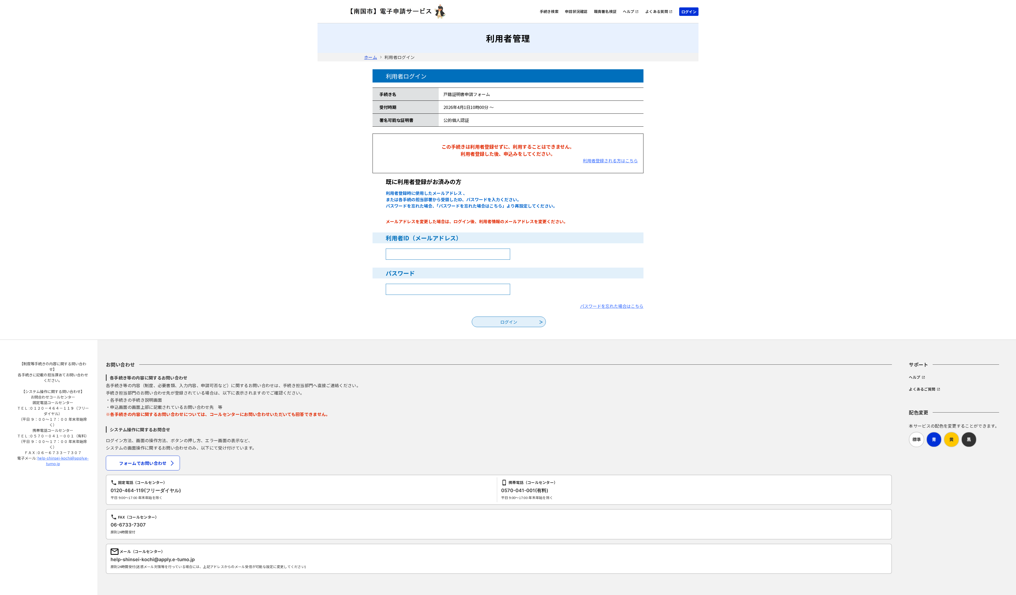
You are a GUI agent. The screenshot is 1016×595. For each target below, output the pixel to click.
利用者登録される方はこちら (610, 160)
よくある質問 (656, 11)
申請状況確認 (576, 11)
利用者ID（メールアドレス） (424, 238)
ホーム (370, 57)
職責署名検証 (605, 11)
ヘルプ (628, 11)
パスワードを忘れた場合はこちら (611, 306)
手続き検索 (549, 11)
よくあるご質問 (922, 389)
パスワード (400, 273)
